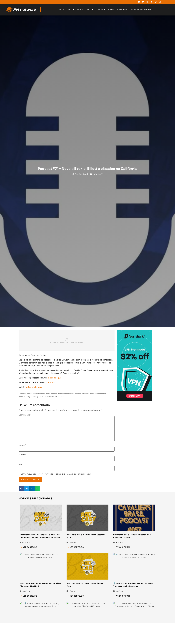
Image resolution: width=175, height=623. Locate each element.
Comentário (25, 415)
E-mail (22, 455)
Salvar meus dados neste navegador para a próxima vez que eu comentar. (56, 474)
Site (20, 464)
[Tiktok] (155, 2)
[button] (21, 488)
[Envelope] (160, 2)
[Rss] (151, 2)
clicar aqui (49, 382)
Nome (22, 445)
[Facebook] (139, 2)
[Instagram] (147, 2)
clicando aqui (54, 378)
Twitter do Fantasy (34, 387)
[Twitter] (143, 2)
